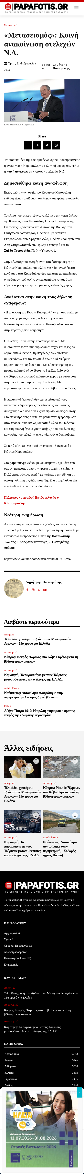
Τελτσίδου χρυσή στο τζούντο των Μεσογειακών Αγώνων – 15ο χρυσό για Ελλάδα (37, 641)
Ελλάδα (8, 706)
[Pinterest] (47, 145)
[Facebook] (28, 145)
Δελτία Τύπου (11, 688)
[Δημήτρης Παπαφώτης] (14, 588)
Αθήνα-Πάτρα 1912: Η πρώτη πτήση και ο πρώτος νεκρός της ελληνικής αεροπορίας (39, 713)
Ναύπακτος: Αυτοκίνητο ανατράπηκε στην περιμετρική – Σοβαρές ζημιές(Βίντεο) (33, 695)
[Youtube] (44, 589)
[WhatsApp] (56, 145)
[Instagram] (33, 589)
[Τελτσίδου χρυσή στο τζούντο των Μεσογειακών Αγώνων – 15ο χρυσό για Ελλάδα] (22, 767)
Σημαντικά (11, 25)
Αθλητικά (9, 634)
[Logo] (36, 8)
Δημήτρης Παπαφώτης (61, 66)
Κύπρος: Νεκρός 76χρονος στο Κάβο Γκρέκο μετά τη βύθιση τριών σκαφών (61, 792)
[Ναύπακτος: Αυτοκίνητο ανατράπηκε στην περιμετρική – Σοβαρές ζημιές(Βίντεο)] (61, 821)
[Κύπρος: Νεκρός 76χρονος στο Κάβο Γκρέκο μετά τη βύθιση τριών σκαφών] (61, 767)
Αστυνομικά (10, 652)
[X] (37, 145)
